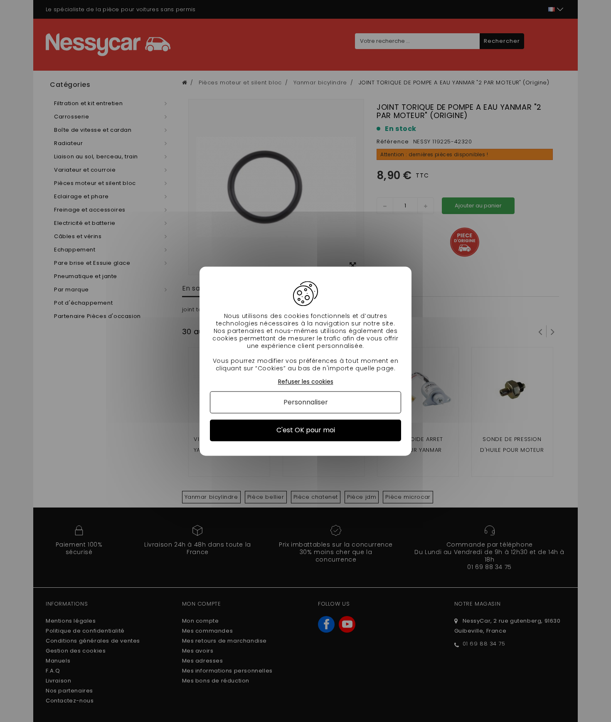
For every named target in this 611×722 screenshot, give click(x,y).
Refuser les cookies (305, 381)
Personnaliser (305, 402)
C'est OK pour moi (305, 430)
